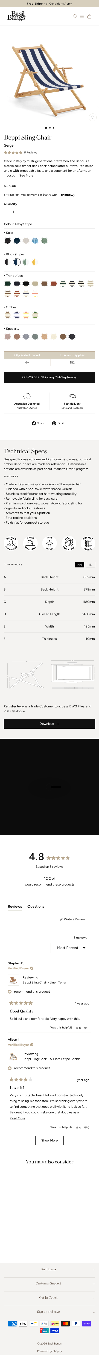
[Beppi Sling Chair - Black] (7, 240)
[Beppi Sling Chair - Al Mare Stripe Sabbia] (26, 283)
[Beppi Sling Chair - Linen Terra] (63, 336)
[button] (20, 152)
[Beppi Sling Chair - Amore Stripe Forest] (63, 283)
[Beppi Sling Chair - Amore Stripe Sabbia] (81, 283)
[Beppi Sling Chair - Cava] (44, 336)
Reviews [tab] (15, 907)
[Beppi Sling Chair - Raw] (26, 240)
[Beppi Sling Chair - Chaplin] (7, 262)
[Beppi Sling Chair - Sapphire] (35, 240)
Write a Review (77, 920)
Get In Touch (48, 1297)
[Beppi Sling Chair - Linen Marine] (72, 336)
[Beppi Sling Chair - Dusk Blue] (26, 336)
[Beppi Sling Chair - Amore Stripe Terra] (7, 293)
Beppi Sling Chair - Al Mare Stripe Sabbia (51, 1059)
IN (90, 564)
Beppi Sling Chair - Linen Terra (44, 982)
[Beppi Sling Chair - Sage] (44, 240)
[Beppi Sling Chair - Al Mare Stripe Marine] (16, 283)
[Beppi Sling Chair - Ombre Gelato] (26, 315)
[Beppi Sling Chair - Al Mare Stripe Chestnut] (53, 283)
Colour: (18, 224)
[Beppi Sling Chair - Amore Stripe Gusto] (26, 293)
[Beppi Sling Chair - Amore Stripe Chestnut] (16, 293)
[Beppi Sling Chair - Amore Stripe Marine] (72, 283)
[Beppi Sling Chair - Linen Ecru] (53, 336)
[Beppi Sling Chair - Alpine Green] (35, 336)
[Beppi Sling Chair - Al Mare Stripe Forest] (7, 283)
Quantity (10, 204)
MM (79, 564)
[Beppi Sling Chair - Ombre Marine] (16, 315)
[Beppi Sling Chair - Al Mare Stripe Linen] (35, 283)
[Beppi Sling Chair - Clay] (16, 336)
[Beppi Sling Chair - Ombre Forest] (35, 315)
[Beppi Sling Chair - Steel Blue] (16, 240)
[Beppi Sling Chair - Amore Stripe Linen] (90, 283)
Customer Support (48, 1283)
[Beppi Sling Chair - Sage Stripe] (26, 262)
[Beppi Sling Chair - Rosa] (7, 336)
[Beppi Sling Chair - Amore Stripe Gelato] (35, 293)
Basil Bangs (48, 1269)
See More (26, 175)
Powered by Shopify (49, 1351)
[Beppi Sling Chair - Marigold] (35, 262)
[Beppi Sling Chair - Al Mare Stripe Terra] (44, 283)
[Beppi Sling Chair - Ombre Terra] (7, 315)
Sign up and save (48, 1312)
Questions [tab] (35, 907)
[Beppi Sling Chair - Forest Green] (15, 1236)
